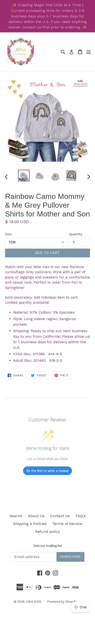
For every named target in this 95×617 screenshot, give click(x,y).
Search (16, 516)
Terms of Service (67, 523)
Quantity (75, 234)
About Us (36, 516)
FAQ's (81, 516)
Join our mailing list (47, 546)
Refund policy (47, 531)
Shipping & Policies (30, 523)
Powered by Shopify (62, 601)
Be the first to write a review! (47, 471)
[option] (24, 175)
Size (8, 234)
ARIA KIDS (33, 601)
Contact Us (60, 516)
